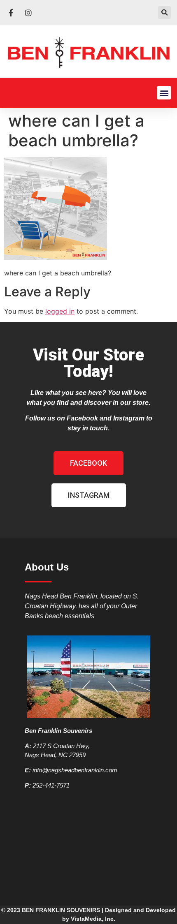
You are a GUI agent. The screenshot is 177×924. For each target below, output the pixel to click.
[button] (164, 12)
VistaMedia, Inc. (93, 918)
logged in (60, 311)
